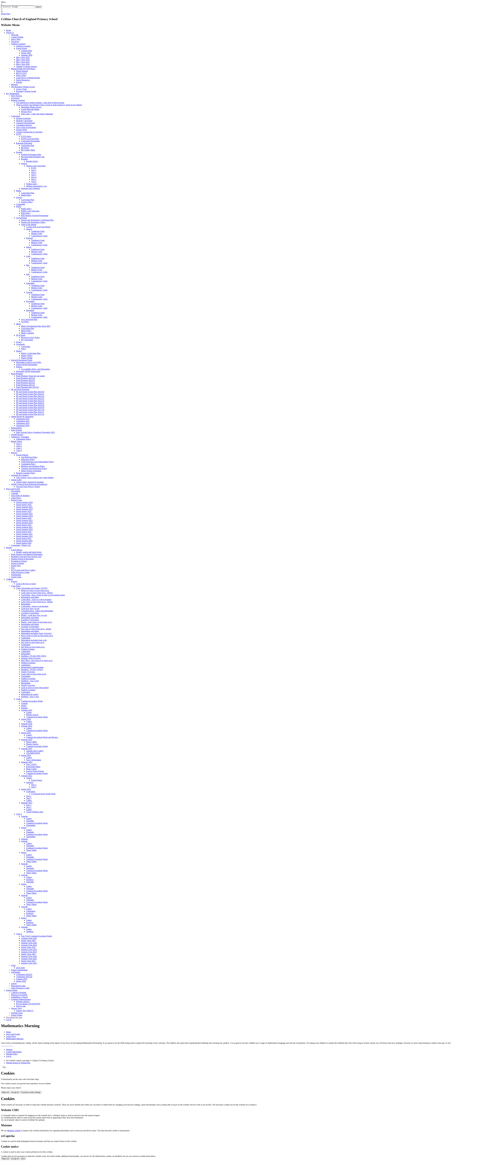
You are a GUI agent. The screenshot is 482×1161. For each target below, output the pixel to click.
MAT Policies (16, 96)
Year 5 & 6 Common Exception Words (36, 936)
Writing (24, 164)
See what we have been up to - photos (36, 629)
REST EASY (21, 73)
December (30, 310)
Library (14, 983)
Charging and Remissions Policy (34, 468)
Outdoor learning (28, 649)
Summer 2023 (26, 803)
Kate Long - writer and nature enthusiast (37, 114)
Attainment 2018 (22, 426)
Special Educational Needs (21, 360)
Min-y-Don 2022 (23, 57)
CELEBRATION (33, 753)
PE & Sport (20, 335)
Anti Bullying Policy (29, 457)
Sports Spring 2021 (23, 538)
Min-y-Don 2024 (23, 60)
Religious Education (24, 143)
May (28, 265)
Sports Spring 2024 (23, 518)
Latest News (16, 498)
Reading (24, 159)
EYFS (18, 134)
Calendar (14, 493)
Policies (19, 82)
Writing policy (31, 184)
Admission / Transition (20, 437)
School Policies (22, 455)
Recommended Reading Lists (32, 157)
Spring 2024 (26, 755)
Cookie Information (14, 1052)
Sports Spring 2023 (23, 525)
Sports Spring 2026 (23, 505)
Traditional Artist (37, 231)
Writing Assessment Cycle (36, 186)
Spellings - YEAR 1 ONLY (32, 669)
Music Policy (26, 331)
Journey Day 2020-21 (24, 1011)
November (30, 301)
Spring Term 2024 (28, 954)
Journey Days (16, 1008)
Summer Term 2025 (29, 950)
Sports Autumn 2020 (24, 541)
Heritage (14, 84)
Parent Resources (23, 80)
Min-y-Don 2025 (23, 62)
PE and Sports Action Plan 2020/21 (30, 403)
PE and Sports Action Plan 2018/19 (30, 407)
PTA (13, 568)
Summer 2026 (26, 55)
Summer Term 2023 (29, 963)
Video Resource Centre (20, 572)
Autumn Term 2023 (29, 952)
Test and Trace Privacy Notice (28, 487)
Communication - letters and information (37, 611)
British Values (16, 441)
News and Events (13, 489)
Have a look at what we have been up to (37, 636)
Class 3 (19, 448)
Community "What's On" (21, 545)
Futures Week (21, 130)
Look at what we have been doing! (35, 688)
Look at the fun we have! (26, 584)
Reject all (5, 1092)
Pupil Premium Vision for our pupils (30, 376)
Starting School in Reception (22, 559)
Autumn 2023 (26, 749)
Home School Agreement (31, 471)
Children (9, 579)
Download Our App (14, 1017)
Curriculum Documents (30, 141)
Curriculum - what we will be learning (36, 599)
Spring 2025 (26, 733)
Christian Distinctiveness (21, 999)
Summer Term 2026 (29, 943)
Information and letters (30, 597)
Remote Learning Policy (25, 473)
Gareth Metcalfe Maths (30, 109)
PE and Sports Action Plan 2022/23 (30, 398)
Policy (23, 349)
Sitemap (9, 1049)
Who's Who (15, 39)
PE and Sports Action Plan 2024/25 (30, 394)
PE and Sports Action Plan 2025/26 (30, 392)
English (19, 152)
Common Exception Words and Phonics (42, 737)
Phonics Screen (32, 715)
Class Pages (15, 586)
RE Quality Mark (28, 150)
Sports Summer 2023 (24, 523)
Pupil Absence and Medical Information (27, 554)
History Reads (26, 358)
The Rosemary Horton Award (23, 87)
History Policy (27, 355)
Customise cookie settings (30, 1092)
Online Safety (16, 480)
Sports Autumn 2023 (24, 520)
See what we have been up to (32, 642)
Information (25, 604)
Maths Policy (26, 195)
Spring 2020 (21, 981)
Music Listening (27, 333)
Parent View (16, 566)
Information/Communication (32, 667)
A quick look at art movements (38, 227)
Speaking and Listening (30, 188)
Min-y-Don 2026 (23, 64)
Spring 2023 (26, 789)
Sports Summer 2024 (24, 516)
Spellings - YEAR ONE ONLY (33, 656)
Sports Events (16, 500)
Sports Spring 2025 (23, 511)
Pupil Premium (17, 374)
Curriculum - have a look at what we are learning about (43, 595)
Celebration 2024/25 (24, 974)
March (28, 247)
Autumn (24, 703)
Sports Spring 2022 (23, 532)
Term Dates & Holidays (20, 496)
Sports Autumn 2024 (24, 514)
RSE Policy (25, 213)
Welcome (14, 35)
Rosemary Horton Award (26, 91)
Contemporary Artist (39, 236)
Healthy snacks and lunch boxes (29, 552)
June (28, 274)
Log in (8, 1020)
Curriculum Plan (27, 145)
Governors (15, 98)
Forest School (21, 48)
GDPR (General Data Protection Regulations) (29, 484)
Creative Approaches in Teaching (29, 132)
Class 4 (19, 450)
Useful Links (16, 577)
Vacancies (15, 42)
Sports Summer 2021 (24, 536)
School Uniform (17, 563)
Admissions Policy (23, 439)
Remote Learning (18, 100)
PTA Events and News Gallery (23, 570)
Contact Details (17, 37)
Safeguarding (16, 428)
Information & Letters (29, 694)
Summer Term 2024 (29, 956)
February (29, 238)
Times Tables (31, 850)
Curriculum (15, 116)
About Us (10, 32)
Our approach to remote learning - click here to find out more (40, 103)
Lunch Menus (16, 550)
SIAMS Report (17, 435)
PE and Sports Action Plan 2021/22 (30, 401)
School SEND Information (26, 365)
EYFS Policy (26, 136)
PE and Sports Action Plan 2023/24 (30, 396)
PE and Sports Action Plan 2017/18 (30, 410)
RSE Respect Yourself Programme (34, 215)
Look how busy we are (30, 608)
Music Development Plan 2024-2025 (35, 326)
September (30, 283)
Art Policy (25, 322)
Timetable (30, 821)
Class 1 (19, 444)
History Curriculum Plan (31, 353)
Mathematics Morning (14, 1039)
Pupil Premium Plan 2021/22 (27, 387)
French (19, 342)
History (19, 351)
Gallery (29, 712)
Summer (24, 708)
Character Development (25, 123)
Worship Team (17, 1013)
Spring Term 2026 (28, 941)
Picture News (26, 112)
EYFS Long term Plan (30, 139)
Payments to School (19, 561)
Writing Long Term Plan (35, 166)
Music (18, 324)
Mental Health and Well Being (23, 69)
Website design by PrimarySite (18, 1063)
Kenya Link (21, 1006)
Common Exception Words (32, 701)
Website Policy (12, 1054)
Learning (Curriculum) (30, 613)
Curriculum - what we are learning (34, 606)
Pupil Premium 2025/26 (25, 378)
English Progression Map (31, 154)
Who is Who (21, 75)
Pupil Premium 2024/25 (25, 380)
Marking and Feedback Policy (33, 466)
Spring (23, 706)
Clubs (13, 965)
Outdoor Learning (18, 44)
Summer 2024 (26, 762)
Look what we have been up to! (33, 674)
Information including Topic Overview (36, 633)
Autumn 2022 (26, 776)
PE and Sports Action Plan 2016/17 (30, 412)
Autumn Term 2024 (29, 945)
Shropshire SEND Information (28, 371)
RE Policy (25, 148)
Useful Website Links (34, 812)
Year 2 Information (33, 760)
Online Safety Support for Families (30, 482)
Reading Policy (32, 161)
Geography (20, 344)
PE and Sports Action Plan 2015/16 (30, 414)
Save (23, 1159)
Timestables (30, 825)
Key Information (12, 93)
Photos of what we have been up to (35, 590)
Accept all (15, 1092)
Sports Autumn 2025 (24, 507)
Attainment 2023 (22, 421)
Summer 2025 (26, 739)
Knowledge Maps (33, 767)
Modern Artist (36, 234)
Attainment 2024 (22, 419)
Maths (18, 191)
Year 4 (33, 177)
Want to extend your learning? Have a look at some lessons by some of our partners (49, 105)
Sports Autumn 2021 (24, 534)
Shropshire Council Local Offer (28, 362)
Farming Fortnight (23, 118)
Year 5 (33, 179)
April (28, 256)
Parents (9, 547)
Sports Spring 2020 (23, 543)
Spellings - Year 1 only (30, 697)
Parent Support (22, 71)
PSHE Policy (26, 209)
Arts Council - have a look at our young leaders (35, 477)
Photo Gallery (31, 742)
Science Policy (27, 202)
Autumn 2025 (26, 710)
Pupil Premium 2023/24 (25, 383)
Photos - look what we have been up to (36, 622)
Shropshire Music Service (31, 107)
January (29, 229)
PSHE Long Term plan (30, 211)
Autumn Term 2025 (29, 938)
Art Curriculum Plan (29, 319)
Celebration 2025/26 (24, 977)
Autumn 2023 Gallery (35, 751)
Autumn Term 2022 (29, 959)
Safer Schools (16, 430)
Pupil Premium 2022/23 (25, 385)
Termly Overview (28, 672)
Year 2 (33, 173)
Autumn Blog (26, 51)
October (29, 292)
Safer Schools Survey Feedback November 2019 (35, 432)
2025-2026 (20, 968)
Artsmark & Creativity (20, 475)
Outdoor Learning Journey (26, 66)
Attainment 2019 (22, 423)
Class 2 (19, 446)
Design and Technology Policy (33, 222)
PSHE (18, 206)
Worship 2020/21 (23, 1002)
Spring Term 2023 (28, 961)
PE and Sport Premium (20, 389)
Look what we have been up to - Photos (37, 593)
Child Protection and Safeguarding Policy (37, 462)
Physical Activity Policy (30, 337)
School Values (11, 990)
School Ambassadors (19, 970)
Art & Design (21, 218)
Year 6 (33, 182)
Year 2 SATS (31, 764)
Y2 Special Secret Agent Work (43, 794)
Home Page (5, 14)
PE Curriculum (27, 340)
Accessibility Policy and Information (35, 369)
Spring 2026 (26, 53)
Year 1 (33, 170)
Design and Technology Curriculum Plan (37, 220)
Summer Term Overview (31, 658)
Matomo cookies (13, 1131)
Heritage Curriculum (24, 121)
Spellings (29, 782)
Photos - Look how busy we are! (34, 615)
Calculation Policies (24, 125)
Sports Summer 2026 (24, 502)
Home (8, 30)
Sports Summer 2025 (24, 509)
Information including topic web (34, 640)
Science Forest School (35, 771)
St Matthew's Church (19, 997)
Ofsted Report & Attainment (22, 416)
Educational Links (18, 986)
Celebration (25, 638)
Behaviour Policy (28, 459)
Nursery (14, 581)
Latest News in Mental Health (28, 78)
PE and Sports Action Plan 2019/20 (30, 405)
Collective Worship (18, 992)
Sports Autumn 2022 (24, 527)
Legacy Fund (21, 89)
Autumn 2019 (21, 979)
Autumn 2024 (26, 726)
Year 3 (33, 175)
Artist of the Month (28, 224)
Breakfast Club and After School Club (26, 557)
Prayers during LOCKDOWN (28, 1004)
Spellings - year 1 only (30, 681)
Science (19, 197)
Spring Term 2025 (28, 947)
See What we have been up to (33, 647)
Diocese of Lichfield (19, 995)
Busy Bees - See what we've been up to (36, 660)
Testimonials (16, 575)
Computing (20, 204)
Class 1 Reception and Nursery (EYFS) (31, 588)
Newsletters (15, 491)
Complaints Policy (28, 464)
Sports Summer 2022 (24, 529)
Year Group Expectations (26, 127)
